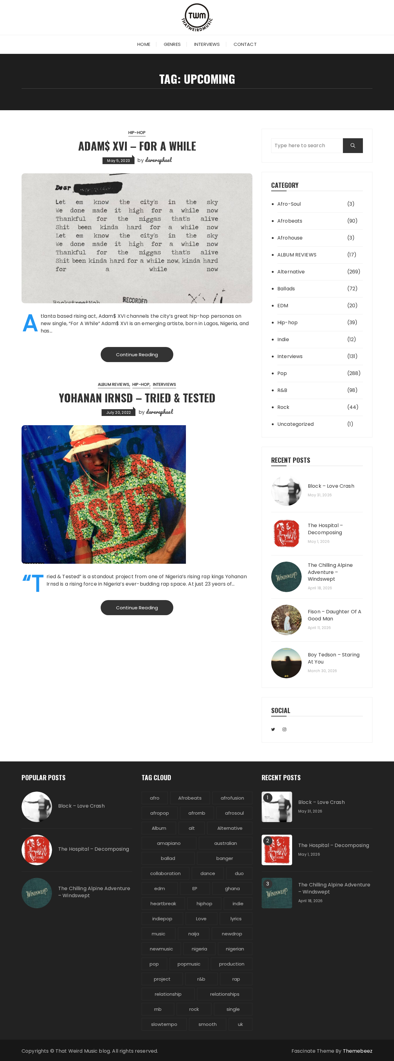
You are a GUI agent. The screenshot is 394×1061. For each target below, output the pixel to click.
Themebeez (357, 1051)
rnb (158, 1009)
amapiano (169, 843)
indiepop (162, 918)
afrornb (196, 813)
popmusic (189, 964)
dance (207, 873)
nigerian (235, 949)
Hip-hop (137, 132)
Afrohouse (290, 237)
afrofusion (232, 798)
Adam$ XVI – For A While (137, 145)
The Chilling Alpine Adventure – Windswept (330, 572)
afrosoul (234, 813)
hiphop (204, 903)
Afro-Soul (289, 204)
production (231, 964)
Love (201, 918)
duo (239, 873)
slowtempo (164, 1024)
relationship (168, 994)
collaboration (165, 873)
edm (159, 888)
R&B (282, 390)
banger (224, 858)
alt (192, 828)
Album (159, 828)
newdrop (232, 933)
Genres (172, 44)
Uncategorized (295, 424)
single (233, 1009)
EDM (282, 305)
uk (240, 1024)
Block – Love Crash (331, 486)
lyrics (236, 918)
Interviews (207, 44)
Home (143, 44)
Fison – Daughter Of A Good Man (334, 615)
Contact (245, 44)
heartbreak (163, 903)
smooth (208, 1024)
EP (194, 888)
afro (154, 798)
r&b (201, 979)
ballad (168, 858)
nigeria (199, 949)
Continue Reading (137, 354)
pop (154, 964)
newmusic (161, 949)
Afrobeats (289, 220)
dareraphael (158, 159)
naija (193, 933)
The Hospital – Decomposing (325, 529)
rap (236, 979)
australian (225, 843)
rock (194, 1009)
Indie (283, 339)
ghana (232, 888)
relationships (224, 994)
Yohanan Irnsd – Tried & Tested (137, 397)
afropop (159, 813)
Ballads (286, 288)
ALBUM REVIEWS (113, 384)
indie (238, 903)
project (162, 979)
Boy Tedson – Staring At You (334, 658)
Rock (283, 407)
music (158, 933)
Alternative (291, 271)
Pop (282, 373)
